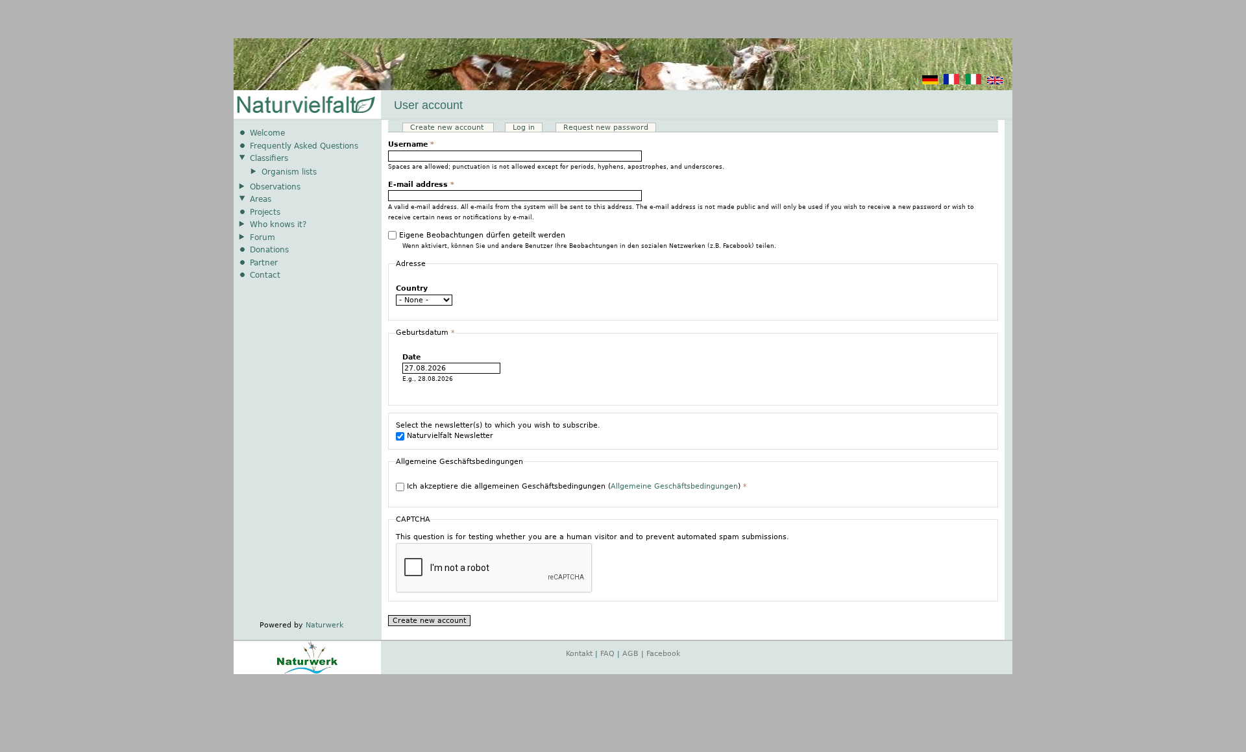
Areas (260, 199)
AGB (630, 653)
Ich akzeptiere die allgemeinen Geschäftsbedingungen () (577, 486)
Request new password (605, 127)
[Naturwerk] (307, 672)
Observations (275, 186)
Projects (265, 212)
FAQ (607, 653)
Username (411, 144)
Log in (524, 127)
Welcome (267, 133)
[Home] (305, 105)
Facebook (663, 653)
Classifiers (269, 158)
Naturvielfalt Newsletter (450, 435)
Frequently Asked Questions (304, 146)
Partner (264, 262)
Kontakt (579, 653)
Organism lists (289, 171)
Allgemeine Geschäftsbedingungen (674, 486)
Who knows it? (278, 224)
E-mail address (421, 184)
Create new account (452, 127)
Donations (269, 249)
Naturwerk (324, 625)
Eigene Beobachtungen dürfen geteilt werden (482, 235)
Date (411, 357)
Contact (265, 275)
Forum (262, 237)
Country (412, 288)
